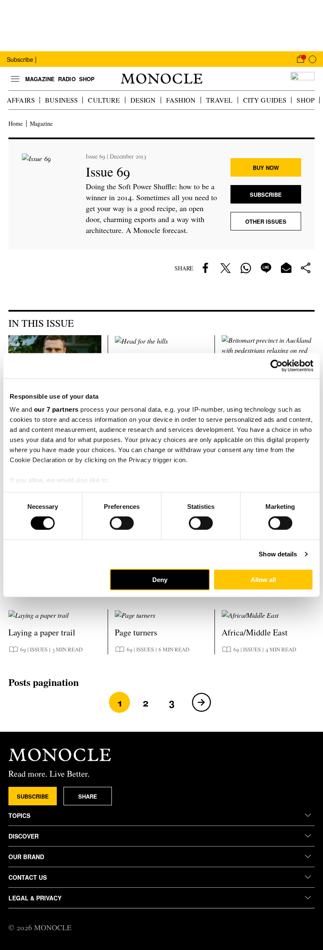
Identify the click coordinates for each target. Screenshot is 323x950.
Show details (278, 554)
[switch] (122, 523)
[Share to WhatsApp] (245, 267)
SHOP (306, 99)
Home (15, 123)
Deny (159, 579)
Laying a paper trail (41, 632)
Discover (23, 836)
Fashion (181, 99)
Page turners (136, 632)
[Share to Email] (286, 267)
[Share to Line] (265, 267)
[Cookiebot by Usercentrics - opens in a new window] (276, 365)
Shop (87, 79)
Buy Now (266, 168)
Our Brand (26, 856)
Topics (19, 815)
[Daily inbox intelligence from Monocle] (303, 78)
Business (61, 99)
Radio (67, 79)
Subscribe (20, 59)
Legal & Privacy (34, 898)
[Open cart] (300, 59)
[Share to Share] (306, 267)
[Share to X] (225, 267)
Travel (219, 99)
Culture (104, 99)
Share (87, 796)
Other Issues (265, 221)
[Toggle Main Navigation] (15, 78)
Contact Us (27, 877)
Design (143, 99)
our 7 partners (56, 409)
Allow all (263, 579)
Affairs (21, 99)
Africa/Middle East (255, 632)
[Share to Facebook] (205, 267)
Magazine (40, 79)
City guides (265, 99)
